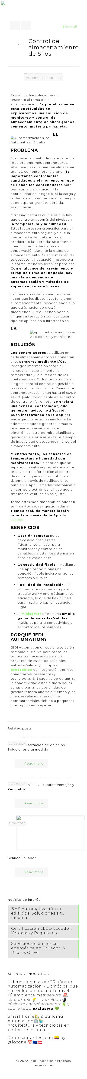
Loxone (17, 519)
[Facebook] (31, 1072)
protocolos (21, 669)
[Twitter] (37, 1072)
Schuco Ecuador (22, 858)
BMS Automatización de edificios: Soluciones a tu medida (38, 913)
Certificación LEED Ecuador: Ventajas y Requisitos (41, 930)
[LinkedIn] (49, 1072)
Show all (70, 26)
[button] (82, 4)
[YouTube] (43, 1072)
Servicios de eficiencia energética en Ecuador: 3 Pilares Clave (38, 948)
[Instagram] (56, 1072)
